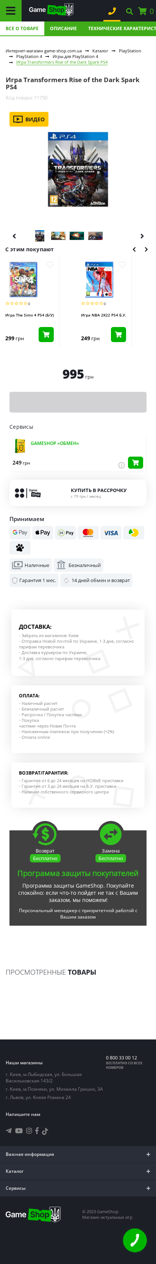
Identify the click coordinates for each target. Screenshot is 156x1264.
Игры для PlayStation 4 (75, 56)
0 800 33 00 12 (121, 1058)
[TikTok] (45, 1132)
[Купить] (135, 463)
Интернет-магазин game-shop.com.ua (44, 50)
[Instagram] (29, 1130)
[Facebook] (37, 1130)
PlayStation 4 (29, 56)
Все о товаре (22, 28)
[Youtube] (19, 1130)
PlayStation (130, 50)
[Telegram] (9, 1130)
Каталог (100, 50)
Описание (63, 28)
